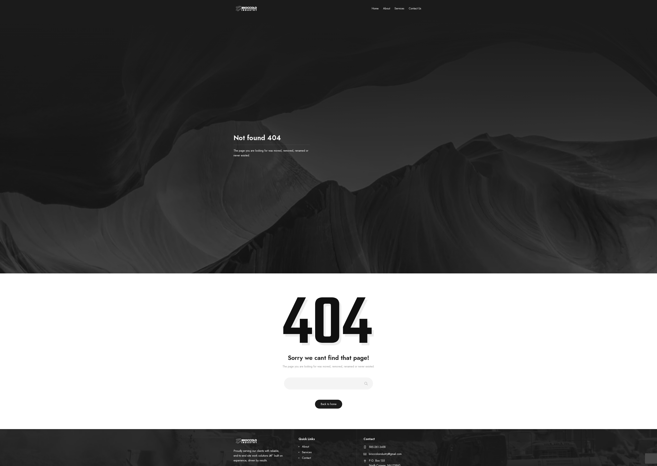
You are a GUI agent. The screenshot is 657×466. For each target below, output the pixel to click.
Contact (306, 458)
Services (399, 8)
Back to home (329, 404)
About (386, 8)
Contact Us (415, 8)
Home (375, 8)
